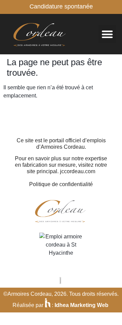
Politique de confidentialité (61, 184)
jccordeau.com (77, 171)
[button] (107, 34)
